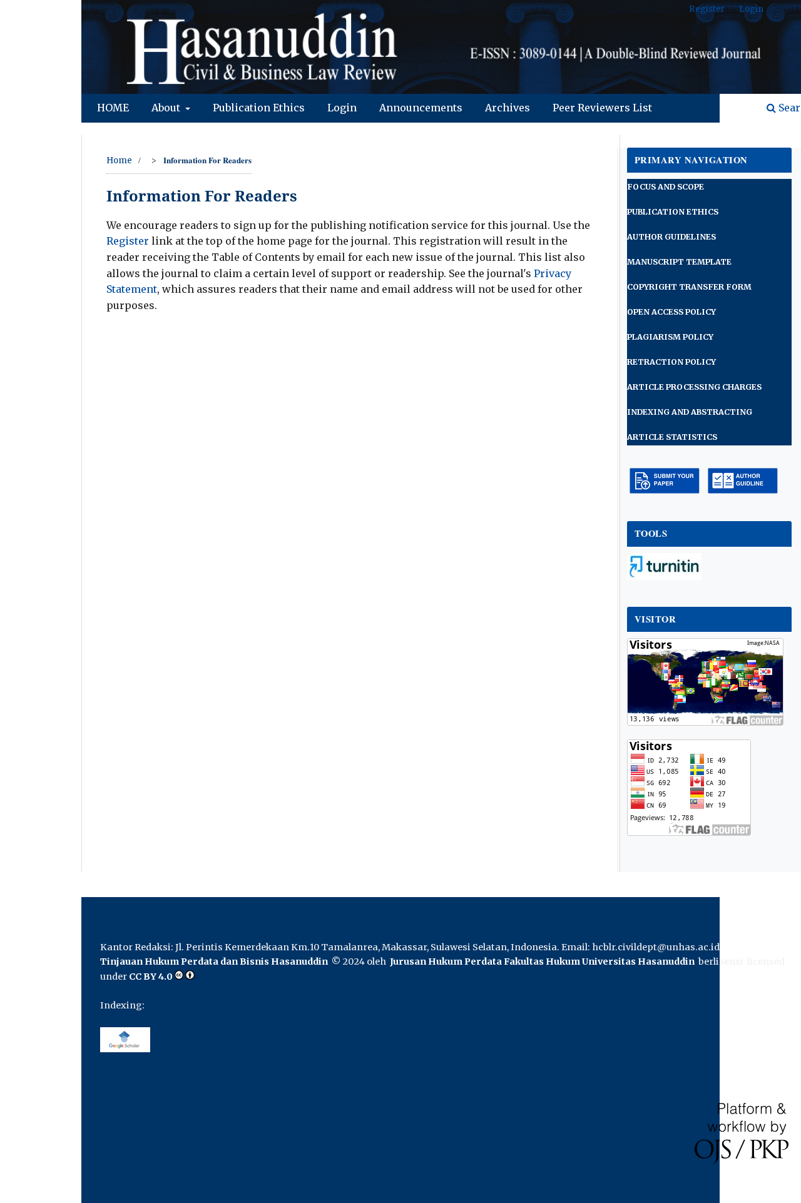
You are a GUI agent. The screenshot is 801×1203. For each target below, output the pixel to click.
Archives (507, 107)
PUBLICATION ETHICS (672, 211)
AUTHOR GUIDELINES (671, 236)
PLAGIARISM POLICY (670, 337)
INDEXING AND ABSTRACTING (689, 412)
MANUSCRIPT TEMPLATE (679, 261)
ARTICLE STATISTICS (672, 437)
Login (342, 107)
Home (119, 160)
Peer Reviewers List (602, 107)
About (167, 107)
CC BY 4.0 (151, 976)
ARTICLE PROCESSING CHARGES (694, 387)
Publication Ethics (259, 107)
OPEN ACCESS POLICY (671, 312)
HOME (113, 107)
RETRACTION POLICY (671, 362)
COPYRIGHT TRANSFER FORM (689, 287)
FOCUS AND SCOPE (665, 186)
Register (707, 9)
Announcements (420, 107)
